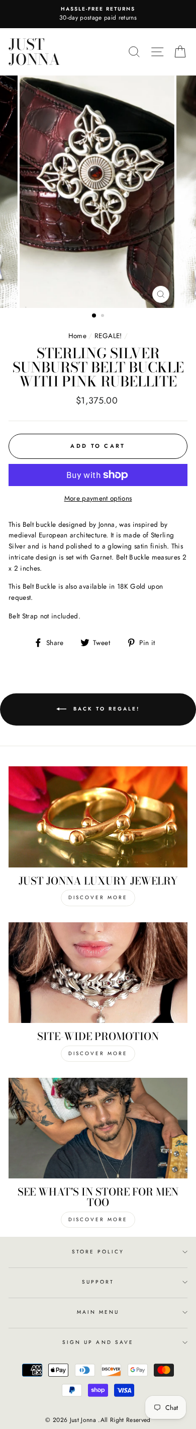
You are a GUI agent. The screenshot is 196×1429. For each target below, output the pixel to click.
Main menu (98, 1312)
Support (98, 1282)
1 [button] (94, 316)
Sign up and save (98, 1342)
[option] (98, 14)
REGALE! (108, 336)
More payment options (98, 498)
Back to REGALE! (105, 709)
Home (77, 336)
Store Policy (98, 1251)
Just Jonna (34, 52)
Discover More (98, 897)
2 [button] (103, 316)
